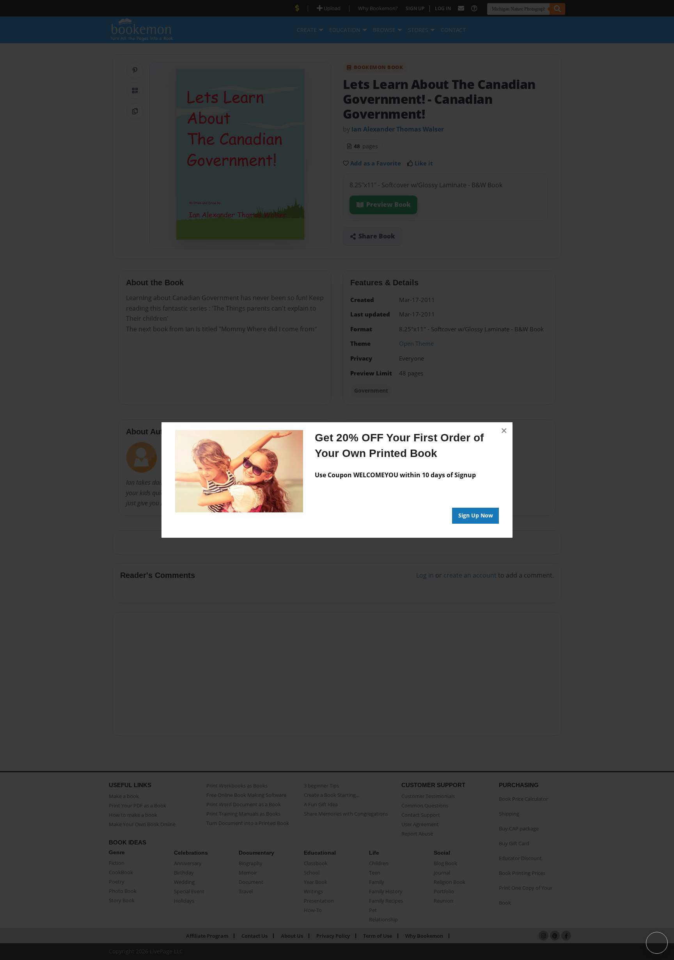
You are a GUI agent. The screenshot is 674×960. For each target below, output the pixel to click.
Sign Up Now (475, 515)
